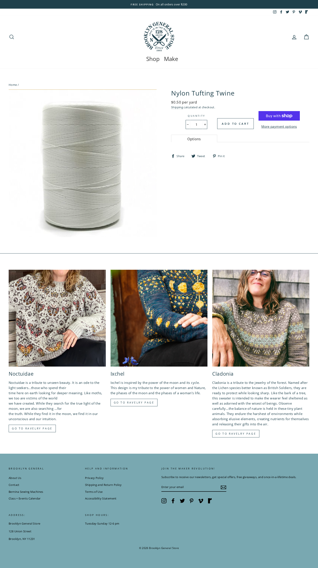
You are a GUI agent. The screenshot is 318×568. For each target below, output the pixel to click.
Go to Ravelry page (32, 428)
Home (13, 85)
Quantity (196, 115)
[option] (159, 4)
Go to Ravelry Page (235, 434)
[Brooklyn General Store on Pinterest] (191, 500)
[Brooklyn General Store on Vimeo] (200, 500)
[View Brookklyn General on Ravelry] (306, 12)
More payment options (279, 126)
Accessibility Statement (101, 498)
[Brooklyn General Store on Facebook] (173, 500)
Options (194, 139)
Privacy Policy (94, 478)
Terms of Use (94, 492)
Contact (14, 485)
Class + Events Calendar (25, 498)
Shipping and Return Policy (103, 485)
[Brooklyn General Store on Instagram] (164, 500)
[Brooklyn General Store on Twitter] (182, 500)
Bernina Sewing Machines (26, 492)
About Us (15, 478)
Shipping (177, 107)
